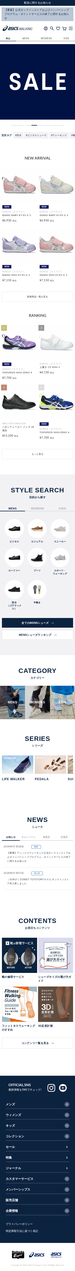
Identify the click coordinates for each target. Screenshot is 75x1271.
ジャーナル (13, 1168)
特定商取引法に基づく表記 (22, 1231)
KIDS (66, 38)
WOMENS (46, 38)
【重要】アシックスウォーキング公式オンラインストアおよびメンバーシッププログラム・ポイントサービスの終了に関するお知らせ (39, 857)
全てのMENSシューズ (35, 622)
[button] (14, 125)
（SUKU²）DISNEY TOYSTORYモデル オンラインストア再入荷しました (38, 881)
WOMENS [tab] (37, 508)
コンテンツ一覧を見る (35, 1043)
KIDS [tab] (62, 508)
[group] (37, 82)
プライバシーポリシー (19, 1224)
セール (10, 1146)
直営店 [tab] (46, 837)
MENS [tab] (12, 508)
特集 (9, 1157)
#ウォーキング (59, 135)
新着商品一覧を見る (37, 297)
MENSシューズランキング (35, 634)
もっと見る (37, 454)
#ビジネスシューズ (36, 135)
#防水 (18, 135)
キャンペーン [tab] (29, 837)
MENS (25, 38)
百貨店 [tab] (64, 837)
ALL (8, 38)
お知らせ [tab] (11, 837)
